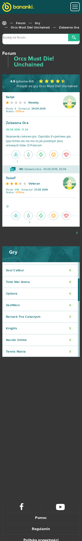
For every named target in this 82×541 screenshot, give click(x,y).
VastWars (38, 305)
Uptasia (38, 293)
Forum (21, 23)
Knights (38, 328)
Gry (37, 23)
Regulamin (41, 529)
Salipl (10, 97)
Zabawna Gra (69, 27)
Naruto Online (38, 340)
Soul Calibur (38, 270)
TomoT (11, 178)
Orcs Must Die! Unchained (30, 27)
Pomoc (41, 518)
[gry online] (18, 8)
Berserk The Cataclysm (38, 316)
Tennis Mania (38, 351)
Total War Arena (38, 282)
